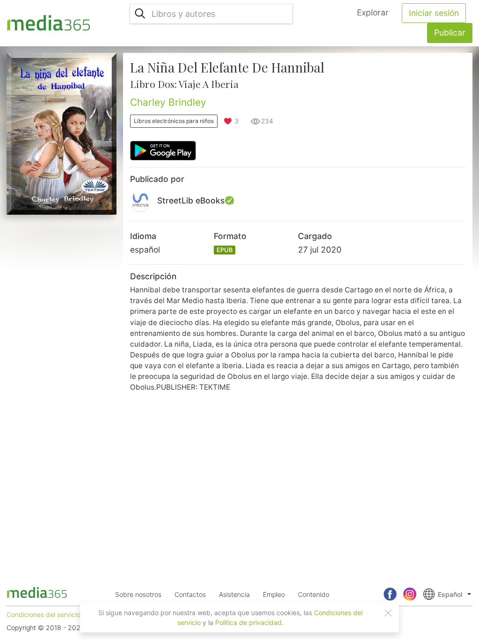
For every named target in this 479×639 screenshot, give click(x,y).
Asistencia (234, 594)
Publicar (449, 32)
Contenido (313, 594)
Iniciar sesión (434, 13)
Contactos (190, 594)
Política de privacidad (248, 622)
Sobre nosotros (138, 594)
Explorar (373, 12)
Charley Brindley (168, 102)
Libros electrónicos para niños (174, 120)
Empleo (274, 594)
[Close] (388, 613)
